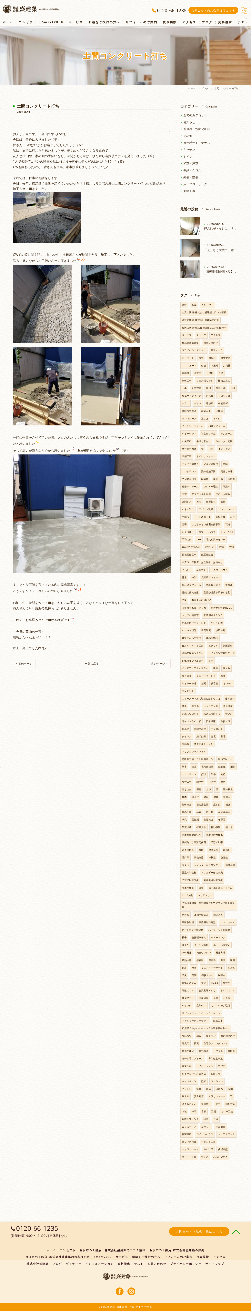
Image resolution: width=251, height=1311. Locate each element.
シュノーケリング (206, 675)
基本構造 (228, 789)
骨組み (226, 796)
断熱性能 (187, 960)
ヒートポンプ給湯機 (193, 929)
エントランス (189, 471)
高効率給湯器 (201, 914)
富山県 (185, 373)
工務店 (209, 373)
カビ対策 (208, 1149)
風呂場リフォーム (191, 585)
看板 (203, 1111)
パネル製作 (188, 509)
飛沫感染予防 (208, 471)
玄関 (203, 683)
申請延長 (213, 850)
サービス (187, 335)
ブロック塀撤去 (190, 463)
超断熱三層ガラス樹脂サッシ (197, 759)
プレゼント (188, 691)
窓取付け (201, 1005)
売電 (213, 736)
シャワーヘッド (190, 1149)
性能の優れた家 (190, 592)
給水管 (200, 781)
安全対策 (199, 1096)
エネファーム (228, 922)
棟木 (184, 796)
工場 (213, 1111)
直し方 (204, 418)
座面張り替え (199, 937)
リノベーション (204, 1066)
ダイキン (187, 736)
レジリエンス (211, 706)
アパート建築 (206, 509)
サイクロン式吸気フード (221, 653)
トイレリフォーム (206, 456)
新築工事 (189, 191)
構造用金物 (202, 804)
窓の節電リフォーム (193, 1058)
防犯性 (224, 857)
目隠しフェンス (190, 1119)
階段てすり (188, 990)
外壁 (220, 373)
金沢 (184, 305)
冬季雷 (222, 819)
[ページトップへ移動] (236, 1231)
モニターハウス (219, 570)
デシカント (217, 728)
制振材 (222, 975)
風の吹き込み (228, 1035)
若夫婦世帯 (188, 850)
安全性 (185, 865)
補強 (228, 804)
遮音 (223, 960)
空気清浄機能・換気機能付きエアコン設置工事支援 (208, 905)
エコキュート (189, 365)
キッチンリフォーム (193, 426)
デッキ (197, 403)
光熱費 (185, 744)
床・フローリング (195, 184)
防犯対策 (230, 1104)
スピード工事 (189, 1157)
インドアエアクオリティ (195, 668)
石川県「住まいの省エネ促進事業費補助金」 (206, 1028)
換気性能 (220, 630)
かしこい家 (217, 623)
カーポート (188, 358)
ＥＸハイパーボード (212, 967)
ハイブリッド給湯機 (219, 929)
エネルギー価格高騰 (212, 872)
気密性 (212, 960)
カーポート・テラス (196, 143)
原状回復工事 (189, 554)
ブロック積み (223, 494)
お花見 (226, 365)
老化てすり (188, 998)
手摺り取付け (203, 441)
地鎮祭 (209, 403)
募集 (184, 577)
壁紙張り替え (213, 585)
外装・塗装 (190, 177)
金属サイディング (191, 395)
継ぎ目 (217, 804)
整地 (198, 501)
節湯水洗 (218, 914)
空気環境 (206, 630)
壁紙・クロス (192, 170)
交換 (203, 365)
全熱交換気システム (193, 653)
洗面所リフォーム (211, 577)
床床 (208, 1089)
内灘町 (214, 365)
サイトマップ (215, 1263)
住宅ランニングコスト (216, 1043)
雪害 (184, 524)
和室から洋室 (208, 433)
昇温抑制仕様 (189, 872)
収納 (230, 1089)
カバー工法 (227, 1111)
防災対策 (225, 721)
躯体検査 (187, 804)
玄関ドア (187, 501)
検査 (198, 812)
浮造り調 (230, 865)
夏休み (226, 668)
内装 (184, 1111)
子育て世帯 (217, 842)
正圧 (210, 660)
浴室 (198, 1089)
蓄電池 (229, 585)
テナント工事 (208, 1141)
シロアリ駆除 (211, 486)
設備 (213, 774)
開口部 (185, 857)
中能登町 (223, 403)
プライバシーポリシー (194, 350)
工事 (184, 388)
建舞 (216, 796)
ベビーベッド (189, 433)
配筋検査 (187, 1035)
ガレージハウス (226, 509)
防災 (184, 600)
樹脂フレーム (225, 759)
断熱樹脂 (199, 857)
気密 (194, 975)
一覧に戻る (92, 663)
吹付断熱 (187, 952)
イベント (187, 570)
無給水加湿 (200, 728)
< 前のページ (24, 663)
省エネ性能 (188, 887)
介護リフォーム (217, 1096)
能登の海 (187, 675)
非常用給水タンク (213, 615)
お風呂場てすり (207, 990)
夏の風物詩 (212, 638)
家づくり (206, 1126)
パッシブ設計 (189, 630)
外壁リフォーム (190, 486)
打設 (203, 774)
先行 (223, 774)
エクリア (213, 645)
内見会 (209, 395)
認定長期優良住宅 (191, 834)
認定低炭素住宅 (214, 834)
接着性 (200, 960)
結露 (184, 967)
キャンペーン (189, 1081)
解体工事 (187, 380)
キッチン (189, 149)
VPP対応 (209, 547)
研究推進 (187, 827)
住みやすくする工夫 (193, 645)
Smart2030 (227, 532)
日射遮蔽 (211, 721)
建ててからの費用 (191, 638)
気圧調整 (228, 645)
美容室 (214, 683)
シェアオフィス (226, 1134)
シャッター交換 (224, 441)
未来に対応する (212, 713)
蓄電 (223, 736)
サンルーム (227, 433)
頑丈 (194, 766)
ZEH (198, 539)
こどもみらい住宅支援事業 (206, 524)
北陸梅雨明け (189, 410)
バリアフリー (205, 895)
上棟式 (219, 410)
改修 (201, 887)
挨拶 (201, 358)
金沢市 (197, 373)
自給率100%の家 (191, 547)
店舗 (215, 998)
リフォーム (217, 350)
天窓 (184, 494)
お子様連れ (188, 532)
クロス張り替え (204, 380)
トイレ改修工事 (202, 517)
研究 (184, 819)
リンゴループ (189, 418)
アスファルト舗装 (201, 494)
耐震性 (231, 967)
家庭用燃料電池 (207, 922)
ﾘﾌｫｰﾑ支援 (187, 895)
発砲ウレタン (203, 952)
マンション (217, 1081)
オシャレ (228, 683)
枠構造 (212, 857)
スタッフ (201, 335)
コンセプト (207, 305)
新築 (194, 305)
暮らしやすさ (220, 1157)
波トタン (211, 1035)
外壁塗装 (196, 388)
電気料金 (203, 1051)
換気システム (189, 982)
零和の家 (187, 539)
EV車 (221, 547)
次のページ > (159, 663)
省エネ (229, 827)
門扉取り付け (189, 479)
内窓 (211, 448)
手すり (185, 1096)
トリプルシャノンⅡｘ (194, 751)
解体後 (204, 479)
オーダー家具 (189, 448)
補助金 (231, 1051)
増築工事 (187, 456)
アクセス (216, 335)
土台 (223, 781)
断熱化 (226, 850)
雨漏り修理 (227, 471)
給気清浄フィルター (193, 660)
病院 (225, 463)
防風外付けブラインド (194, 623)
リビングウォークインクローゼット (201, 1013)
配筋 (232, 766)
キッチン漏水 (201, 945)
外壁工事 (221, 388)
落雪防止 (206, 1104)
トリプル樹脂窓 (190, 615)
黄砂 (203, 982)
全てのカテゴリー (195, 115)
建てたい (230, 698)
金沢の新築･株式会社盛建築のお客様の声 (204, 327)
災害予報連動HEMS (221, 607)
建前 (206, 796)
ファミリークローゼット (195, 1020)
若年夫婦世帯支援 (213, 880)
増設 (198, 1035)
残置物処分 (207, 554)
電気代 (185, 1043)
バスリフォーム (216, 426)
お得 (232, 388)
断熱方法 (220, 952)
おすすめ (225, 358)
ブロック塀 (224, 395)
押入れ (204, 1157)
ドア (218, 1104)
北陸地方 (208, 819)
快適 (215, 668)
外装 (194, 1111)
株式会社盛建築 (190, 342)
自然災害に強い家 (201, 600)
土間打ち (211, 501)
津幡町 (231, 479)
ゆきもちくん (189, 1104)
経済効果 (201, 736)
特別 (194, 577)
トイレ (187, 156)
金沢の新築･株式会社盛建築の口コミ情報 (204, 312)
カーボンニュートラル (221, 887)
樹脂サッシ (207, 975)
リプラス (218, 1051)
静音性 (226, 982)
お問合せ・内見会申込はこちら (213, 10)
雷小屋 (209, 812)
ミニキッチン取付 (220, 1005)
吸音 (232, 960)
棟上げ (195, 796)
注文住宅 (187, 1066)
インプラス (224, 448)
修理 (223, 675)
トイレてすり (228, 990)
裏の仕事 (187, 812)
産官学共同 (224, 812)
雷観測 (195, 819)
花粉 (227, 524)
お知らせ (189, 122)
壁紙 (203, 1081)
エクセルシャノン (203, 744)
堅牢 (184, 766)
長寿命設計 (207, 766)
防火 (184, 975)
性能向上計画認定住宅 (194, 842)
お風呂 (212, 358)
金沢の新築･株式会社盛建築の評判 (200, 320)
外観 (215, 1119)
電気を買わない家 (215, 539)
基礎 (198, 789)
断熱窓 (185, 914)
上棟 (208, 789)
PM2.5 (214, 982)
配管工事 (187, 781)
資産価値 (228, 706)
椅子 (184, 937)
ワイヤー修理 (189, 683)
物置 (206, 1119)
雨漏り (226, 486)
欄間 (223, 501)
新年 (232, 517)
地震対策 (220, 1126)
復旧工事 (218, 479)
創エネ (195, 706)
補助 (201, 850)
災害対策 (187, 1134)
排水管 (212, 781)
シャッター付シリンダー (207, 865)
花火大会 (201, 570)
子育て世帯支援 (190, 880)
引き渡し (228, 998)
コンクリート (189, 774)
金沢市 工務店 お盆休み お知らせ (202, 562)
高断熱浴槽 (188, 922)
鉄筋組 (222, 766)
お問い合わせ (211, 342)
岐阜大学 (201, 827)
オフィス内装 (189, 1141)
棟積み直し (224, 380)
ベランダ (187, 1005)
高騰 (196, 1043)
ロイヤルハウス (204, 1134)
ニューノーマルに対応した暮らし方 (201, 698)
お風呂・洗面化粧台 (196, 129)
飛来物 (185, 728)
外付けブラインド (191, 721)
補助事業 (216, 827)
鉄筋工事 (218, 1020)
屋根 (208, 388)
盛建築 (221, 1066)
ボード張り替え (221, 945)
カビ (194, 967)
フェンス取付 (211, 463)
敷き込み (187, 789)
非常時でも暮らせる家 (194, 607)
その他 (187, 136)
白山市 (185, 517)
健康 (184, 706)
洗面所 (219, 1089)
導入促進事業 (215, 1058)
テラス (185, 403)
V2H (231, 547)
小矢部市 (187, 441)
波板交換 (220, 517)
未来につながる (190, 713)
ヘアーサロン (218, 937)
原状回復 (203, 998)
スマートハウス (207, 532)
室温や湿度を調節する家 (217, 592)
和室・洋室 (190, 163)
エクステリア (189, 1126)
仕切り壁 (223, 1149)
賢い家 (229, 713)
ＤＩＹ (185, 945)
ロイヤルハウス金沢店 (194, 1073)
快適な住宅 (188, 1051)
